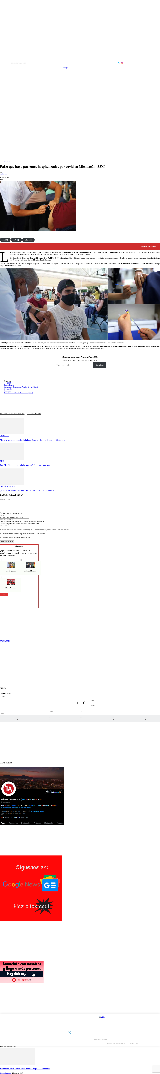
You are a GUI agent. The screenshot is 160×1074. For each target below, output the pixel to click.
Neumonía (8, 389)
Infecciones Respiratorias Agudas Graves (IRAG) (21, 387)
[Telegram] (25, 401)
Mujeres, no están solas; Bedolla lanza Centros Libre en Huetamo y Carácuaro (32, 440)
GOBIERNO (4, 436)
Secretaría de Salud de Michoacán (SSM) (18, 393)
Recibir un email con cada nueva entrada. (17, 538)
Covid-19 (7, 383)
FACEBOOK (5, 641)
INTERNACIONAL (7, 486)
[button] (54, 304)
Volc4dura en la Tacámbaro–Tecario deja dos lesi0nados (25, 1069)
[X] (10, 401)
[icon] (118, 63)
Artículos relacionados (12, 414)
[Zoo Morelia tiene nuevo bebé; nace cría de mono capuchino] (12, 459)
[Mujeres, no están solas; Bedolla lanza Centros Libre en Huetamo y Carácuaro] (12, 434)
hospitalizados (9, 385)
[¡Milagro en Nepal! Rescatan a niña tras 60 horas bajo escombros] (12, 484)
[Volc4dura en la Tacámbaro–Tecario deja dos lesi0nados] (17, 1065)
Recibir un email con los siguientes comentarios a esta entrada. (24, 534)
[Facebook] (3, 401)
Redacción (3, 174)
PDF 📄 (16, 240)
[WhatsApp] (17, 401)
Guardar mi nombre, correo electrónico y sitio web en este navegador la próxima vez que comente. (36, 530)
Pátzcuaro (7, 391)
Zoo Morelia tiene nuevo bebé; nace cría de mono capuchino (25, 465)
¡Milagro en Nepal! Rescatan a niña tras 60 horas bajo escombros (27, 490)
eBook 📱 (28, 240)
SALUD (7, 161)
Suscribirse (100, 365)
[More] (40, 401)
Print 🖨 (5, 240)
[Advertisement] (80, 143)
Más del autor (34, 414)
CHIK (2, 461)
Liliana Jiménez (5, 1073)
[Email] (32, 401)
